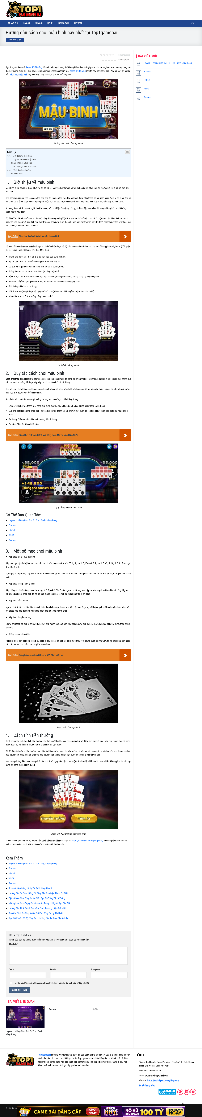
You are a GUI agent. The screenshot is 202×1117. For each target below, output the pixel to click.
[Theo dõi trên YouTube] (193, 1092)
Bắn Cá (27, 23)
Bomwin (12, 525)
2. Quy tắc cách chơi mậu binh (22, 159)
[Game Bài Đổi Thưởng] (24, 9)
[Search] (193, 23)
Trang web (95, 969)
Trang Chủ (13, 23)
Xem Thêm (18, 173)
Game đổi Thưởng (34, 67)
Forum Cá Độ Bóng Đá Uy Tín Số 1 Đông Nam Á (30, 888)
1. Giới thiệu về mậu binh (20, 156)
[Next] (132, 1025)
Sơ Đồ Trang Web (147, 1085)
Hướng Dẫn (63, 23)
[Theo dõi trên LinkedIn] (187, 1092)
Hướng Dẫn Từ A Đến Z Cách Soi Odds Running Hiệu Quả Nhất (37, 908)
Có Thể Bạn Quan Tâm (23, 163)
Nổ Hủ (50, 23)
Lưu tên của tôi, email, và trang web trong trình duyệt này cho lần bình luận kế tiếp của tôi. (51, 983)
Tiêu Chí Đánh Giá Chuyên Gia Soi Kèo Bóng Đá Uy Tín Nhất (36, 913)
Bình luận (13, 944)
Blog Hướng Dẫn (15, 40)
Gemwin (12, 540)
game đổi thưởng (78, 71)
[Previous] (5, 1025)
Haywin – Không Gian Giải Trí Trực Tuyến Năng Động (33, 520)
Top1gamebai (44, 1054)
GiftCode (78, 23)
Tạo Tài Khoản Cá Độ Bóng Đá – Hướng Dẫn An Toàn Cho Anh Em (39, 918)
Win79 (11, 535)
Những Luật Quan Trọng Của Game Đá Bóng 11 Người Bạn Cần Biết (40, 903)
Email (53, 969)
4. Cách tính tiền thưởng (20, 170)
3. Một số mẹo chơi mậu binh (22, 166)
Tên (11, 969)
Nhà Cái (38, 23)
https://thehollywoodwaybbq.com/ (163, 1080)
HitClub (12, 530)
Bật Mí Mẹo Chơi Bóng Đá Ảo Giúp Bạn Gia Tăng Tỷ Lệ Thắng (37, 898)
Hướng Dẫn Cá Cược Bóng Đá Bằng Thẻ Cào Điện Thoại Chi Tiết (38, 893)
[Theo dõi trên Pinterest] (180, 1092)
